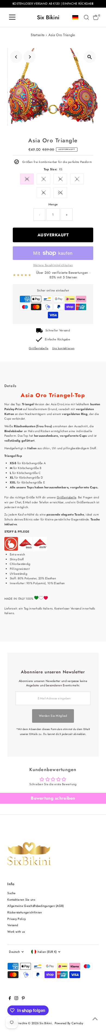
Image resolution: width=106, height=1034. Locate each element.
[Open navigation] (12, 17)
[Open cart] (96, 17)
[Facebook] (9, 998)
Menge (53, 204)
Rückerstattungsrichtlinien (24, 912)
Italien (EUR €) (47, 952)
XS (27, 179)
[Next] (29, 57)
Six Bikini (48, 17)
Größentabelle (39, 348)
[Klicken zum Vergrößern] (90, 57)
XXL (60, 192)
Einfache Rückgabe (57, 339)
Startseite (38, 34)
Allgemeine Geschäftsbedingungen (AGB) (35, 906)
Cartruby (77, 1023)
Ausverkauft (53, 235)
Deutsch (14, 952)
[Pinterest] (23, 998)
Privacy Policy (16, 919)
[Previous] (16, 57)
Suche (11, 893)
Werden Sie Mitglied (53, 716)
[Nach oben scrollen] (95, 1019)
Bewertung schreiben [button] (53, 798)
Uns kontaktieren (63, 348)
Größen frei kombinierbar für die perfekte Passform (57, 162)
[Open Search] (86, 17)
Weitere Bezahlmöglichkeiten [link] (53, 265)
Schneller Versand (57, 330)
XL (43, 192)
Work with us (16, 931)
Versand (12, 925)
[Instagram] (16, 998)
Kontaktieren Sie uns (21, 899)
